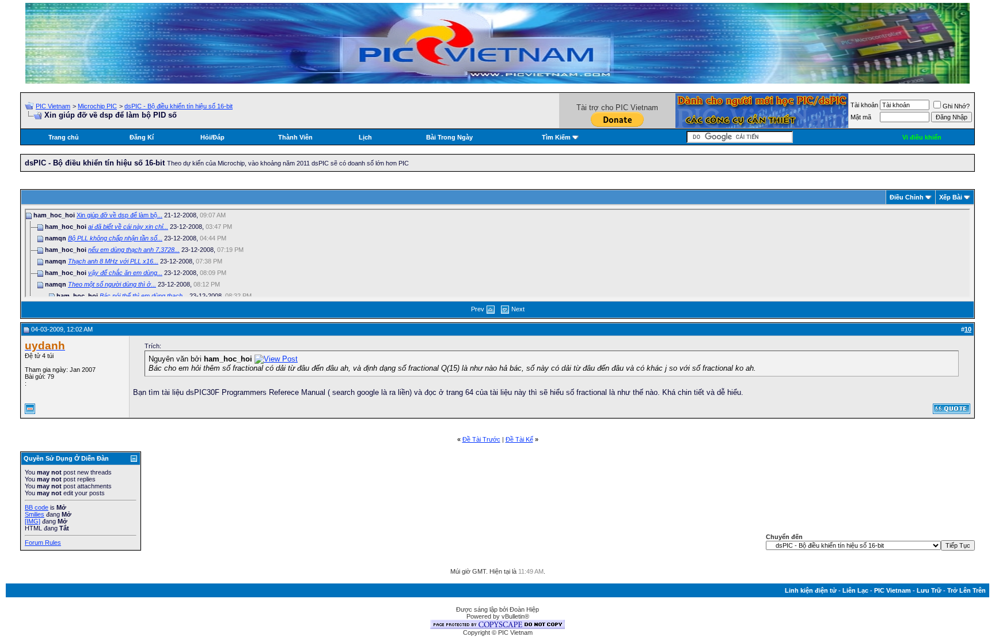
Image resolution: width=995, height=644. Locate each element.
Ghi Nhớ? (956, 106)
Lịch (365, 137)
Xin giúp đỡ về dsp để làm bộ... (119, 215)
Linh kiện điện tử (811, 590)
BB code (36, 507)
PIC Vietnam (53, 106)
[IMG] (32, 521)
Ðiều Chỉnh (907, 197)
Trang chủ (63, 137)
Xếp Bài (950, 197)
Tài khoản (864, 104)
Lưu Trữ (929, 590)
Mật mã (860, 117)
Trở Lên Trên (966, 590)
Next (518, 309)
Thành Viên (295, 137)
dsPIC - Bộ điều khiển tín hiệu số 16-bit (178, 106)
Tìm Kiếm (556, 137)
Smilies (34, 514)
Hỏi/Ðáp (212, 137)
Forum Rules (43, 542)
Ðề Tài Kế (519, 439)
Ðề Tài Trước (481, 439)
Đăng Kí (142, 137)
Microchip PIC (97, 106)
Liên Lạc (855, 590)
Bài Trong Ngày (449, 137)
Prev (477, 309)
